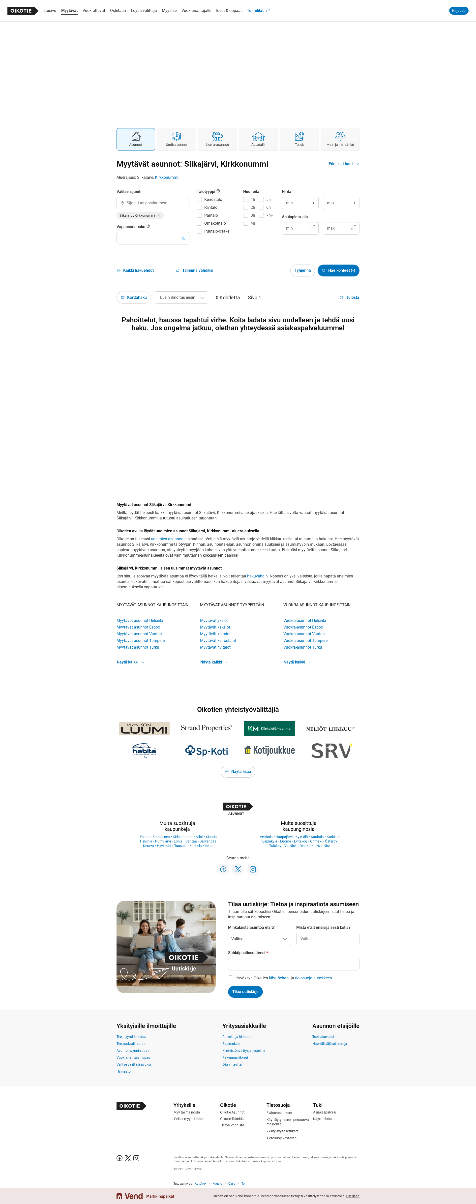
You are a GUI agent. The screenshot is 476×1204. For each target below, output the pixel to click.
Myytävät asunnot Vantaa (139, 634)
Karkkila (195, 846)
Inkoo (209, 846)
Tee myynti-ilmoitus (131, 1037)
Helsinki (146, 841)
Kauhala (317, 837)
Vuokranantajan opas (133, 1057)
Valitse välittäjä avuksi (134, 1064)
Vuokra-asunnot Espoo (303, 627)
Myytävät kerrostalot (218, 640)
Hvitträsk (323, 846)
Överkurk (306, 846)
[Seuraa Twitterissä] (238, 869)
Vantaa (191, 841)
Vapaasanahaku (131, 226)
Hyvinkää (164, 846)
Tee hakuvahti (323, 1037)
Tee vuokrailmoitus (131, 1044)
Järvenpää (208, 841)
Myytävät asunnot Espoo (138, 627)
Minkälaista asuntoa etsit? (251, 927)
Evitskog (300, 841)
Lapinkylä (269, 841)
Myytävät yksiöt (214, 620)
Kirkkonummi (166, 177)
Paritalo (211, 215)
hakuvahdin (257, 576)
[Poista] (159, 215)
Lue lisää (352, 1196)
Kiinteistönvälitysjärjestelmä (244, 1051)
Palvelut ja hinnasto (237, 1037)
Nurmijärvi (163, 841)
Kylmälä (302, 837)
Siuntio (211, 837)
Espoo (144, 837)
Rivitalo (210, 207)
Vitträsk (290, 846)
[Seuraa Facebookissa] (223, 869)
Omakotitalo (215, 223)
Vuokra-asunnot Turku (302, 647)
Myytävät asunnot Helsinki (140, 620)
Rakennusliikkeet (235, 1057)
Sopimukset (231, 1044)
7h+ (269, 215)
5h (268, 199)
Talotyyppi (206, 191)
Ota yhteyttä (232, 1064)
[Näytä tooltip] (148, 227)
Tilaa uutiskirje (245, 991)
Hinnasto (124, 1071)
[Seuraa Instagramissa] (253, 869)
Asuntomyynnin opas (133, 1051)
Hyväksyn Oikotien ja (284, 978)
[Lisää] (184, 238)
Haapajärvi (284, 837)
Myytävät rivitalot (215, 647)
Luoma (285, 841)
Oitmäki (316, 841)
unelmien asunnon (167, 539)
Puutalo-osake (216, 231)
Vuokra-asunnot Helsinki (304, 620)
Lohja (178, 841)
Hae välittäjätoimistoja (329, 1044)
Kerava (148, 846)
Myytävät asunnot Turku (138, 647)
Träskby (275, 846)
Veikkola (266, 837)
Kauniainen (161, 837)
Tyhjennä (303, 270)
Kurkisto (333, 837)
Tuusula (180, 846)
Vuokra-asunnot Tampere (305, 640)
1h (253, 199)
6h (268, 207)
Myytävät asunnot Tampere (141, 640)
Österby (331, 841)
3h (253, 215)
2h (253, 207)
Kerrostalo (213, 199)
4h (253, 223)
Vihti (199, 837)
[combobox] (153, 203)
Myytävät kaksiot (215, 627)
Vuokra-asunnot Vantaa (304, 634)
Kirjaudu (459, 11)
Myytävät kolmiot (215, 634)
